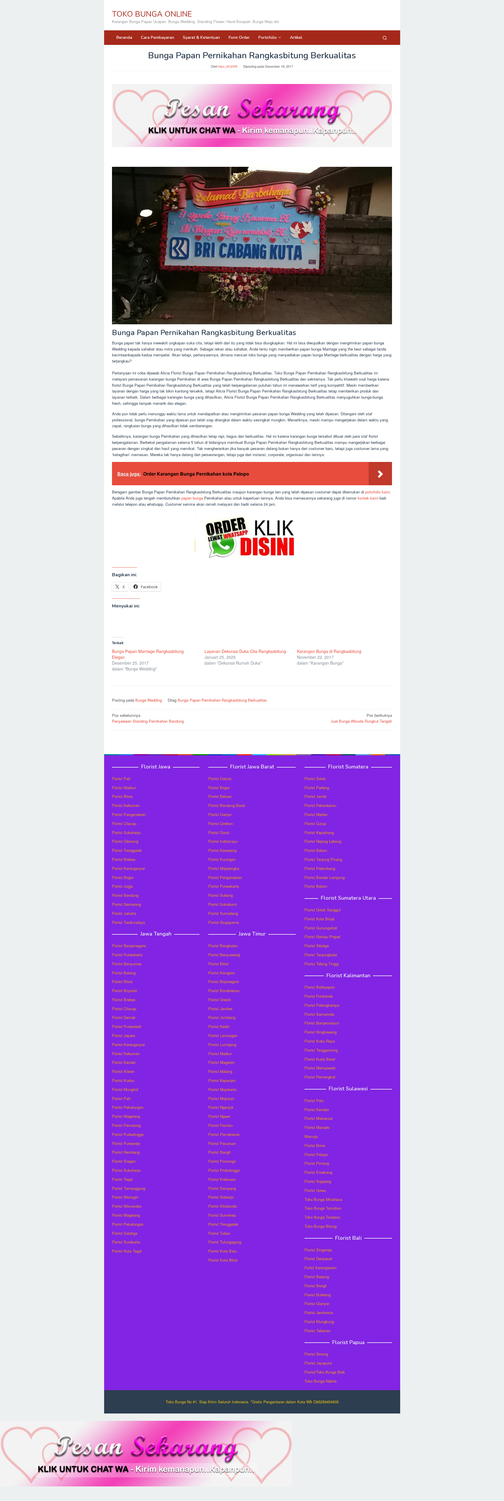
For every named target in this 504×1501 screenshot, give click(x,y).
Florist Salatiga (124, 1233)
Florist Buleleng (317, 1294)
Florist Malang (220, 1071)
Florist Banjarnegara (129, 945)
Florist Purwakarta (223, 886)
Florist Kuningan (222, 859)
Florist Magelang (126, 1116)
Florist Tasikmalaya (128, 922)
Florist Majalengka (223, 868)
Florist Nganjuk (221, 1107)
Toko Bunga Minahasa (323, 1199)
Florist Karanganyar (128, 868)
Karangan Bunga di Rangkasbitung (329, 651)
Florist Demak (124, 1017)
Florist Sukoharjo (126, 832)
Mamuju (311, 1136)
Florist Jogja (122, 886)
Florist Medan (316, 814)
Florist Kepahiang (319, 832)
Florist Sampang (222, 1188)
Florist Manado (317, 1127)
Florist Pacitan (220, 1125)
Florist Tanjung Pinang (323, 859)
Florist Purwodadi (126, 1026)
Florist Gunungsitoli (320, 928)
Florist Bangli (315, 1285)
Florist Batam (315, 850)
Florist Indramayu (223, 841)
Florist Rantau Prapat (322, 936)
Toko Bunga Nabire (320, 1381)
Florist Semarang (126, 904)
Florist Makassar (318, 1118)
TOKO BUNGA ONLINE (152, 14)
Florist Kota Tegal (127, 1251)
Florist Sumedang (223, 913)
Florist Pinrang (316, 1163)
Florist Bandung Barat (226, 805)
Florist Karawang (222, 850)
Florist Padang (316, 787)
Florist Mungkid (125, 1089)
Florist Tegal (122, 1179)
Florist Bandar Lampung (324, 877)
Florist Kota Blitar (223, 1260)
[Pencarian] (384, 37)
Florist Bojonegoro (223, 981)
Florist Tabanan (317, 1330)
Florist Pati (121, 778)
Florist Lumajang (222, 1044)
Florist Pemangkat (319, 1077)
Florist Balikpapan (319, 987)
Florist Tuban (219, 1233)
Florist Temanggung (128, 1188)
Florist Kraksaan (222, 1179)
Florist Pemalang (126, 1125)
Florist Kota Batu (222, 1251)
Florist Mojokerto (222, 1089)
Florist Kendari (316, 1109)
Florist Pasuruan (222, 1143)
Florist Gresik (219, 999)
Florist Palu (314, 1100)
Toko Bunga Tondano (322, 1217)
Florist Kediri (219, 1026)
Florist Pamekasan (224, 1134)
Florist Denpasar (318, 1258)
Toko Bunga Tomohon (322, 1208)
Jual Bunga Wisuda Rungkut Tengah (361, 718)
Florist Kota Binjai (319, 919)
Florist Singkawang (320, 1032)
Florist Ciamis (220, 778)
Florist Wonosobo (126, 1206)
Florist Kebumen (126, 805)
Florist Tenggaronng (321, 1050)
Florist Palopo (316, 1154)
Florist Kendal (123, 1062)
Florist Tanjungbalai (320, 954)
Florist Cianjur (220, 814)
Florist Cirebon (220, 823)
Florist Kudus (123, 1080)
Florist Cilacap (124, 823)
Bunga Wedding (148, 700)
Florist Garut (218, 832)
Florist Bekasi (220, 796)
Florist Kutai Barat (319, 1059)
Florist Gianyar (316, 1303)
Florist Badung (316, 1276)
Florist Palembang (319, 868)
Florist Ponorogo (222, 1161)
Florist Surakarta (126, 1242)
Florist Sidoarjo (221, 1197)
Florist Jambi (315, 796)
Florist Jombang (221, 1017)
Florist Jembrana (318, 1312)
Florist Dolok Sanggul (322, 909)
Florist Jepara (123, 1035)
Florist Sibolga (316, 945)
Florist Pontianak (318, 996)
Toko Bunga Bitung (320, 1226)
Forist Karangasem (320, 1267)
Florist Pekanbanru (320, 805)
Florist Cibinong (125, 841)
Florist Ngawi (219, 1116)
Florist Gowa (315, 1190)
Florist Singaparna (223, 922)
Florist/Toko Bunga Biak (324, 1372)
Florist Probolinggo (224, 1170)
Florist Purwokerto (127, 954)
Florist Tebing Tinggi (321, 963)
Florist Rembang (126, 1152)
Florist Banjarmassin (321, 1023)
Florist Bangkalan (223, 945)
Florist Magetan (221, 1062)
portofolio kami (377, 492)
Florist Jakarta (124, 913)
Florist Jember (220, 1008)
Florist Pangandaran (129, 814)
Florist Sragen (124, 1161)
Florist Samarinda (319, 1014)
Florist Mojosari (221, 1098)
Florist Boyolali (124, 990)
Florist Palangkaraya (321, 1005)
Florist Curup (315, 823)
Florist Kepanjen (222, 1080)
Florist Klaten (123, 1071)
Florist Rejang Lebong (322, 841)
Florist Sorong (316, 1354)
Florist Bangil (219, 1152)
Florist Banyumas (127, 963)
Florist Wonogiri (125, 1197)
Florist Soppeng (317, 1181)
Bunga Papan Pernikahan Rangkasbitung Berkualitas (222, 700)
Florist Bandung (125, 895)
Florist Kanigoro (221, 972)
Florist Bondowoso (223, 990)
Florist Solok (315, 778)
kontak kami (368, 498)
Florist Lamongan (222, 1035)
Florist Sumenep (222, 1215)
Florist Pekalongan (128, 1107)
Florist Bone (314, 1145)
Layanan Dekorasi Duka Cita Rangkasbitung (245, 651)
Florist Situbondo (222, 1206)
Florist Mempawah (319, 1068)
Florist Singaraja (318, 1250)
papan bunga (192, 498)
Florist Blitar (218, 963)
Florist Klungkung (319, 1321)
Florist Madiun (124, 787)
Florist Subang (220, 895)
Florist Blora (122, 796)
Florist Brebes (124, 859)
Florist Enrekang (318, 1172)
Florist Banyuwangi (224, 954)
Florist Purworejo (126, 1143)
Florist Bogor (123, 877)
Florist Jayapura (318, 1363)
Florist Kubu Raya (319, 1041)
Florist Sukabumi (222, 904)
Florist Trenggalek (127, 850)
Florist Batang (124, 972)
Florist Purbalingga (128, 1134)
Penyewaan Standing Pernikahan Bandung (148, 718)
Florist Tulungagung (224, 1242)
